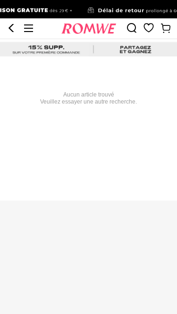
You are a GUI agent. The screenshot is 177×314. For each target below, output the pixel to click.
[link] (88, 9)
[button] (11, 28)
